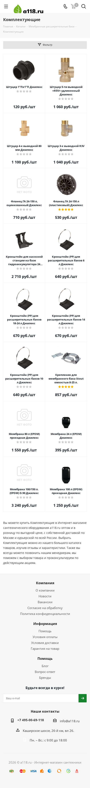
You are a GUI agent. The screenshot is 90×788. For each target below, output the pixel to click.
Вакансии (45, 602)
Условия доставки (45, 643)
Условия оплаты (45, 637)
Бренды (45, 677)
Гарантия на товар (45, 648)
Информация (45, 623)
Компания (45, 583)
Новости (45, 596)
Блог (45, 666)
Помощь (45, 631)
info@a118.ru (70, 721)
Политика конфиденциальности (45, 614)
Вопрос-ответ (45, 672)
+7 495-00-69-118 (30, 720)
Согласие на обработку (45, 608)
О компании (45, 590)
